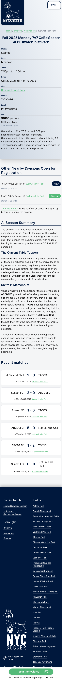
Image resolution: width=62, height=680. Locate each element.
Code (21, 667)
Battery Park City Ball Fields (46, 516)
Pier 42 (36, 622)
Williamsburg (30, 30)
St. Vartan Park (40, 651)
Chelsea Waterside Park (44, 542)
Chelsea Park (39, 537)
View (56, 184)
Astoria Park (38, 506)
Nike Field (37, 612)
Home (9, 30)
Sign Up (55, 196)
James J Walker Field (43, 581)
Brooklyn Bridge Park (43, 521)
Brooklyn (18, 30)
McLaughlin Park (41, 602)
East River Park (40, 557)
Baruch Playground (42, 511)
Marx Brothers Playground (45, 591)
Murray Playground (42, 607)
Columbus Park (40, 547)
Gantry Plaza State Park (44, 576)
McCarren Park (40, 597)
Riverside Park (39, 641)
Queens (7, 538)
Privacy (7, 667)
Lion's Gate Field (40, 586)
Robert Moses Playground (45, 646)
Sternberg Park (40, 656)
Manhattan (8, 533)
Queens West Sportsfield (44, 636)
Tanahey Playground (42, 662)
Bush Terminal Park (42, 526)
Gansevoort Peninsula (43, 571)
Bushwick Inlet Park (13, 90)
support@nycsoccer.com (15, 506)
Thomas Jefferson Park (44, 667)
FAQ (15, 667)
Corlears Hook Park (42, 552)
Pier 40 (36, 617)
